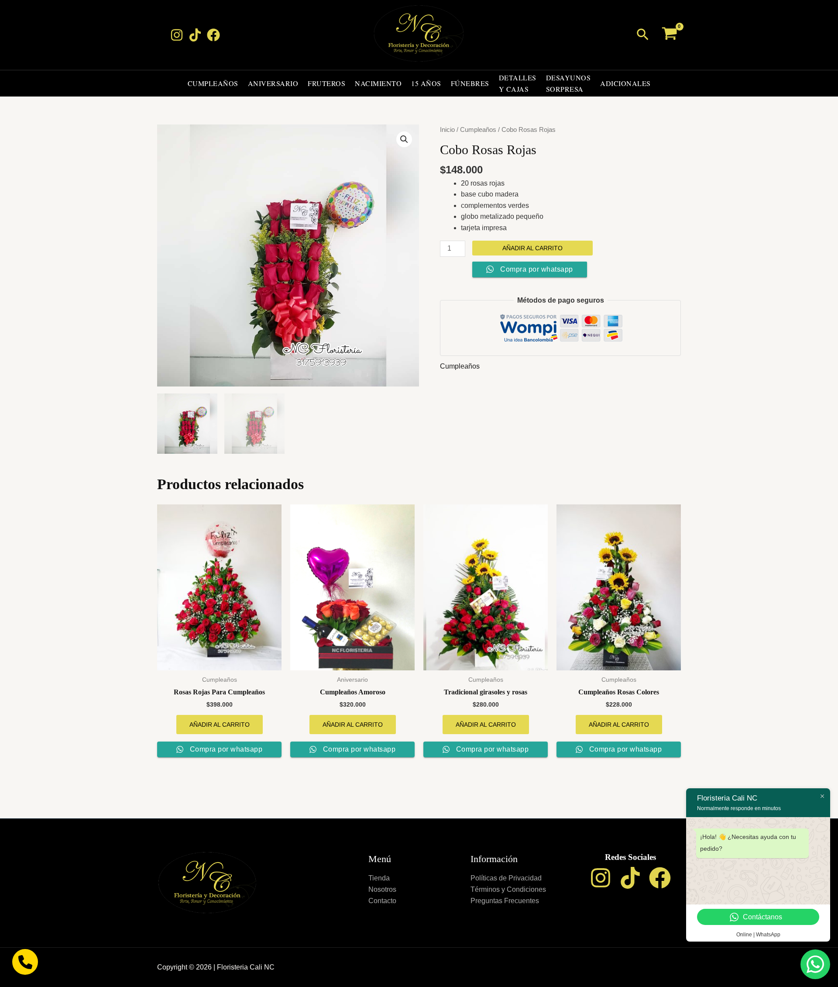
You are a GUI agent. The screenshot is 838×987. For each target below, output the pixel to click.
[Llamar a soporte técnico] (25, 962)
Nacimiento (378, 83)
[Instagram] (176, 34)
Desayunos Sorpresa (568, 83)
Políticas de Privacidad (506, 878)
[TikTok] (195, 34)
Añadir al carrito (532, 248)
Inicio (447, 129)
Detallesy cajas (517, 83)
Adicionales (625, 83)
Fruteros (326, 83)
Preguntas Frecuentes (505, 900)
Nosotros (382, 889)
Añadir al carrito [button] (219, 724)
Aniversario (273, 83)
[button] (642, 35)
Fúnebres (470, 83)
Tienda (379, 878)
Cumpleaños (213, 83)
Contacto (382, 900)
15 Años (426, 83)
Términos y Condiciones (508, 889)
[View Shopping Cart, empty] (669, 35)
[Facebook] (213, 34)
